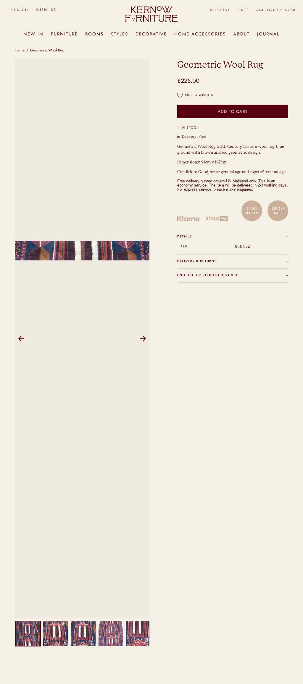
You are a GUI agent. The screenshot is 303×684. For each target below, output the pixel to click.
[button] (19, 10)
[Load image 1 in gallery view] (28, 633)
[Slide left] (21, 338)
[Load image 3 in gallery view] (83, 633)
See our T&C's (278, 210)
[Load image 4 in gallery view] (110, 633)
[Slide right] (142, 338)
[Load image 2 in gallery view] (55, 633)
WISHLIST (46, 9)
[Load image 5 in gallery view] (138, 633)
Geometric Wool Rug (47, 50)
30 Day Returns (252, 210)
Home (20, 50)
